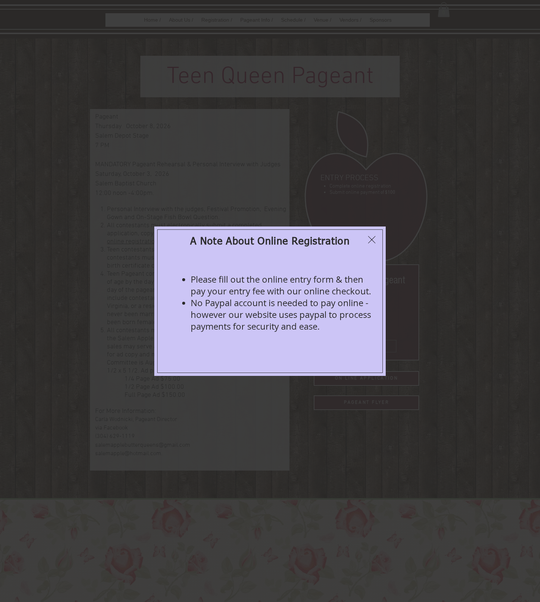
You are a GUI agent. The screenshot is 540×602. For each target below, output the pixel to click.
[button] (371, 239)
